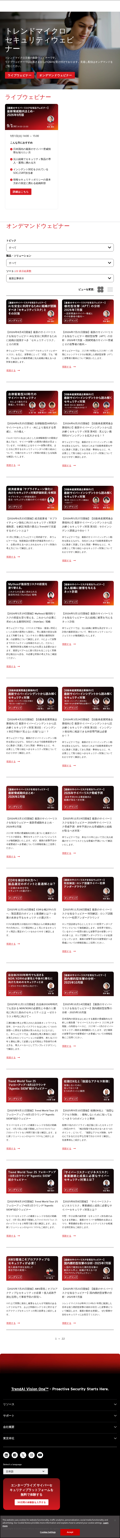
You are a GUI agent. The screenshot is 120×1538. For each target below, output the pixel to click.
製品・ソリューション (18, 255)
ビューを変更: (86, 289)
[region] (60, 1526)
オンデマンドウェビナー (55, 75)
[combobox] (60, 247)
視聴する (11, 370)
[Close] (115, 1520)
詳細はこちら (21, 191)
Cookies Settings (48, 1532)
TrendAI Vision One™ (29, 1389)
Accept (70, 1532)
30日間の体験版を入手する (31, 1502)
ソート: (18, 271)
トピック (11, 240)
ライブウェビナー (20, 75)
